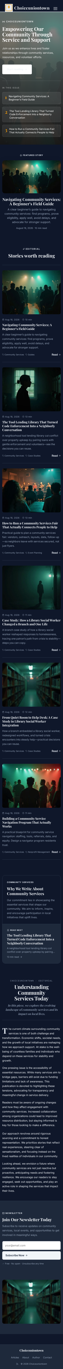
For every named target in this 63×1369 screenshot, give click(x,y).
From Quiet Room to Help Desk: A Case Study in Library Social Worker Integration (30, 721)
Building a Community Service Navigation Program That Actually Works (26, 822)
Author (36, 1357)
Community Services (14, 354)
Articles (15, 1357)
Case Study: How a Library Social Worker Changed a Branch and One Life (31, 622)
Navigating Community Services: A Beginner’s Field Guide (27, 327)
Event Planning (35, 553)
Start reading (15, 69)
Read (55, 354)
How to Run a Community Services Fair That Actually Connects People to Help (30, 525)
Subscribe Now (14, 1255)
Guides (31, 354)
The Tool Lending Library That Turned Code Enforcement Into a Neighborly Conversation (30, 426)
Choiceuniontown (31, 1350)
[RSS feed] (17, 1364)
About (25, 1357)
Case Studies (34, 456)
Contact (47, 1357)
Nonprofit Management (39, 852)
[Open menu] (55, 8)
